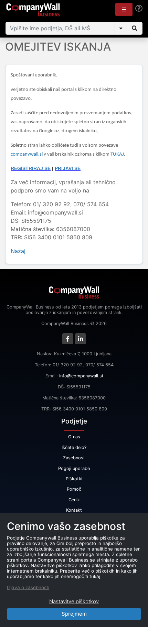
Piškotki (74, 478)
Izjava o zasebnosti (28, 587)
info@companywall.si (81, 375)
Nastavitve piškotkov (74, 601)
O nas (74, 436)
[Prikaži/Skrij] (121, 28)
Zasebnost (74, 457)
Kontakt (74, 510)
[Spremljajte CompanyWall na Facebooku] (67, 338)
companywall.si (27, 154)
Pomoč (74, 489)
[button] (124, 9)
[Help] (138, 8)
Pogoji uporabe (74, 468)
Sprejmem (74, 613)
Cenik (74, 499)
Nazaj (18, 251)
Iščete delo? (74, 447)
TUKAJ (117, 154)
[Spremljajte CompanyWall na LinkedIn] (80, 338)
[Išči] (134, 28)
